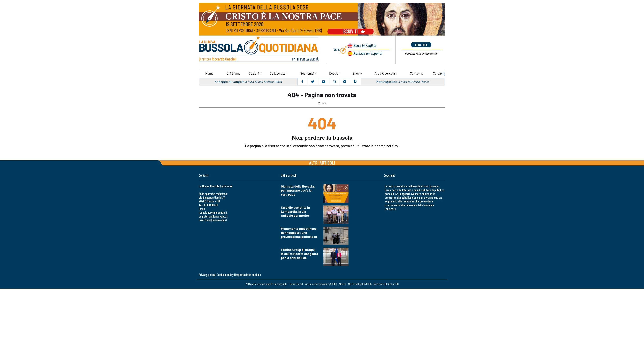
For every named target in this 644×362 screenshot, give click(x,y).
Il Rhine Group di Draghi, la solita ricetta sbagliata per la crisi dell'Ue (299, 254)
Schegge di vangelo (229, 81)
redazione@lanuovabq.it (213, 212)
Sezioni (254, 73)
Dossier (334, 73)
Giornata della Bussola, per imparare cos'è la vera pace (298, 190)
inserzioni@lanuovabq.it (213, 220)
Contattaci (417, 73)
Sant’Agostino (387, 81)
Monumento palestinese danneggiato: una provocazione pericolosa (299, 232)
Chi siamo (233, 73)
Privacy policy (207, 275)
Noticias (367, 53)
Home (209, 73)
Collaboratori (278, 73)
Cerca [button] (437, 73)
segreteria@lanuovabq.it (213, 216)
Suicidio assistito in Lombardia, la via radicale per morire (295, 211)
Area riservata (385, 73)
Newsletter (421, 53)
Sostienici (307, 73)
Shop (356, 73)
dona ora (421, 45)
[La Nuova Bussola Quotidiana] (259, 50)
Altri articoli (322, 163)
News (364, 45)
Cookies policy (225, 275)
